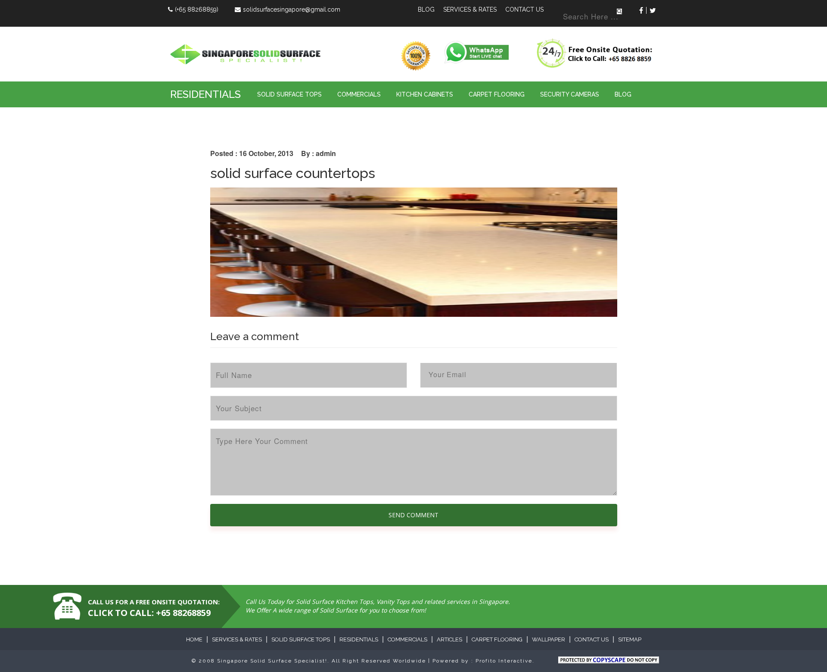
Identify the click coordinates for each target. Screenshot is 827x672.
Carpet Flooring (497, 94)
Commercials (359, 94)
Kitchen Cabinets (424, 94)
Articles (449, 639)
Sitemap (629, 639)
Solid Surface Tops (289, 94)
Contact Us (524, 9)
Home (194, 639)
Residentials (205, 94)
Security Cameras (569, 94)
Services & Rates (470, 9)
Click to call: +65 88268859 (149, 613)
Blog (426, 9)
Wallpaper (548, 639)
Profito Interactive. (505, 661)
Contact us (592, 639)
